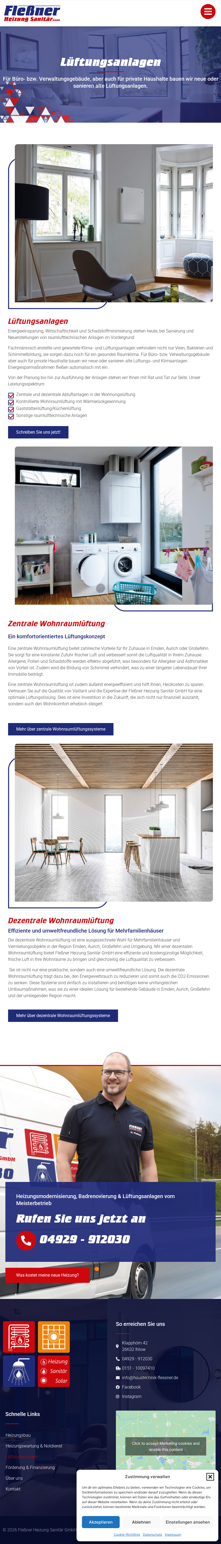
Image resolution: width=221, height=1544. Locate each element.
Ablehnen (141, 1522)
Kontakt (13, 1489)
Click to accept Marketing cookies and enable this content (166, 1446)
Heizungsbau (18, 1435)
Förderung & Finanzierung (30, 1467)
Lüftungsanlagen (22, 1456)
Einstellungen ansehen (188, 1522)
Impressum (173, 1534)
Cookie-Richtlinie (127, 1534)
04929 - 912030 (85, 1239)
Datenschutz (152, 1534)
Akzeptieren (101, 1522)
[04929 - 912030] (26, 1241)
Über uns (14, 1478)
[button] (210, 1476)
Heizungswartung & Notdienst (34, 1446)
